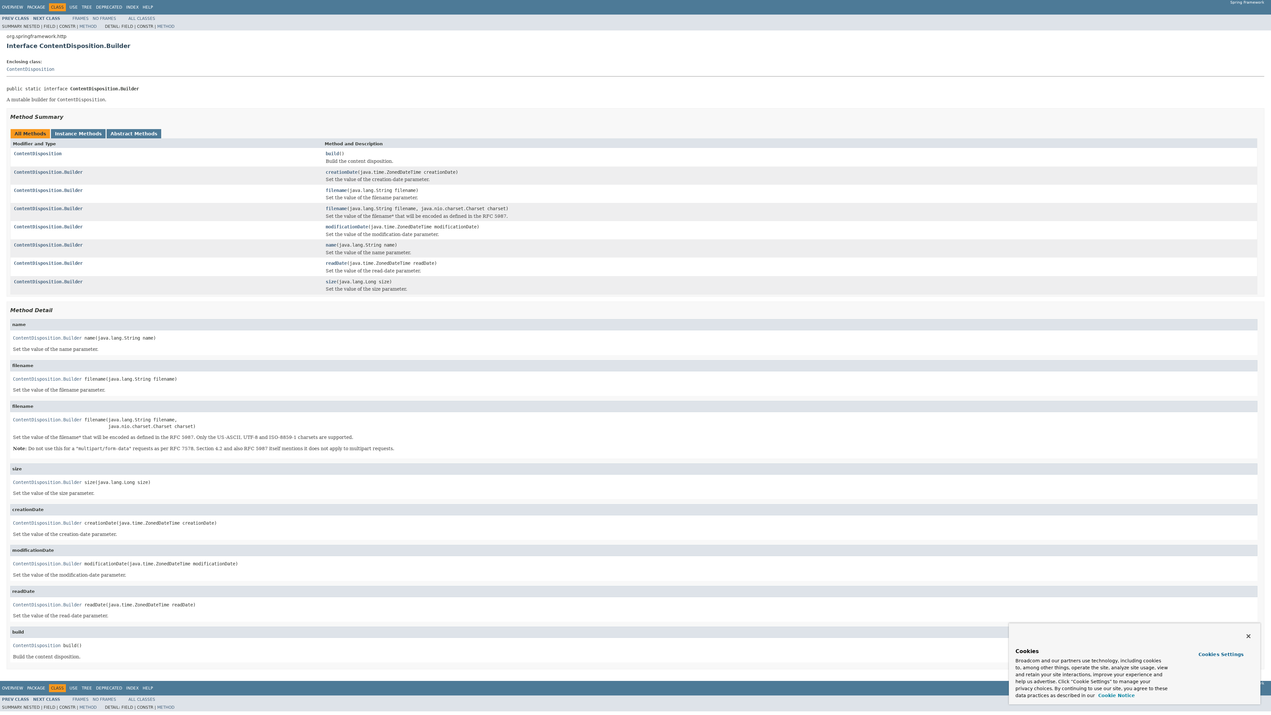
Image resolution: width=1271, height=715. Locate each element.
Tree (87, 7)
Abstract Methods (134, 133)
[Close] (1248, 636)
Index (132, 7)
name (331, 245)
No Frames (104, 18)
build (332, 153)
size (331, 281)
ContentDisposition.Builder (48, 172)
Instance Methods (78, 133)
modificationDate (347, 226)
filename (336, 190)
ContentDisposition (30, 69)
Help (148, 7)
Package (36, 7)
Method (88, 26)
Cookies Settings (1221, 654)
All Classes (141, 18)
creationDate (341, 172)
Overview (12, 7)
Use (74, 7)
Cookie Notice (1116, 695)
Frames (80, 18)
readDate (336, 263)
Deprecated (109, 7)
